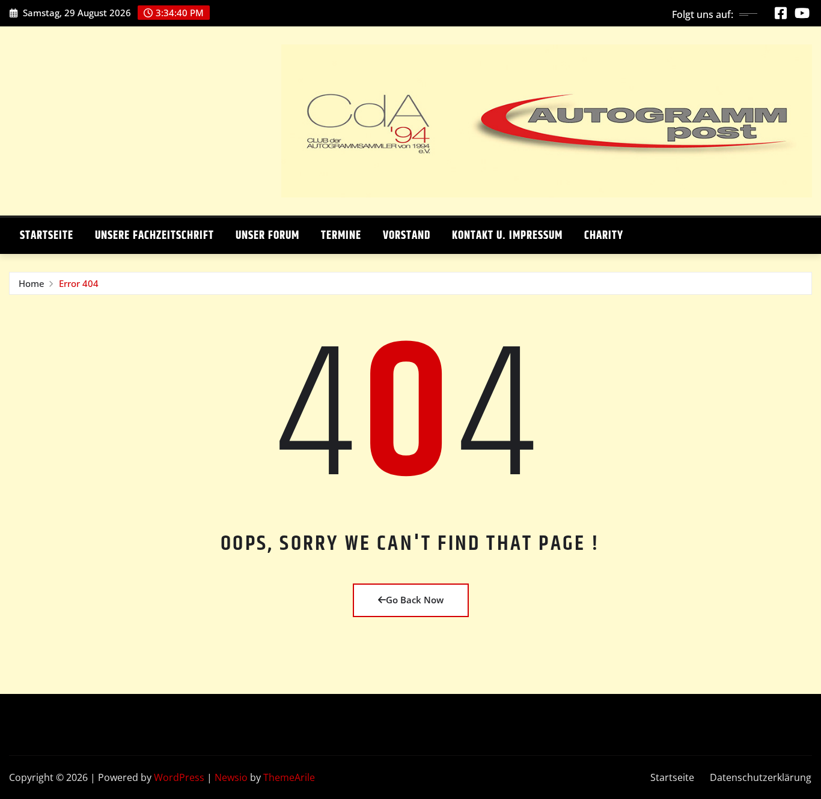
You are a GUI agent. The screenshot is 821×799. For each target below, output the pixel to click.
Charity (603, 235)
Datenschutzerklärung (760, 777)
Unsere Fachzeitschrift (154, 235)
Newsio (231, 777)
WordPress (179, 777)
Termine (341, 235)
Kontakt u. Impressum (507, 235)
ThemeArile (289, 777)
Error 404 (79, 283)
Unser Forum (267, 235)
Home (31, 283)
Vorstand (406, 235)
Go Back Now (415, 600)
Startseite (46, 235)
